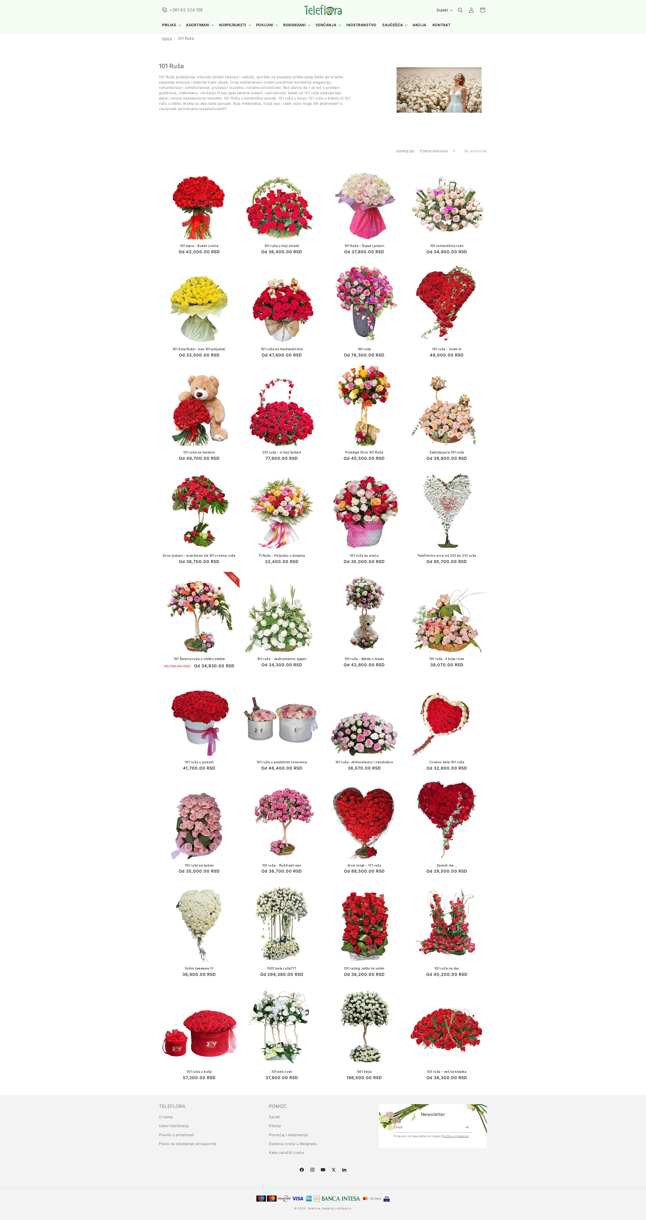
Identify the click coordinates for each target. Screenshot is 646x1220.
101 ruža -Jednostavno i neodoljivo (364, 762)
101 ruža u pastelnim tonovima (282, 762)
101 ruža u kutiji (199, 1072)
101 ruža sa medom (199, 452)
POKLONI (264, 25)
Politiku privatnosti (455, 1136)
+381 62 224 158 (186, 9)
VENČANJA (325, 25)
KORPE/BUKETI (232, 25)
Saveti (274, 1117)
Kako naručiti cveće (286, 1152)
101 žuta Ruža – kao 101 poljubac (199, 349)
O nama (166, 1117)
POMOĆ (278, 1106)
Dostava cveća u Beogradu (293, 1143)
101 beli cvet (282, 1072)
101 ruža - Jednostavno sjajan (281, 659)
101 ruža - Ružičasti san (281, 865)
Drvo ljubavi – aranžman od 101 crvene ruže (199, 555)
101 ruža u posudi (199, 762)
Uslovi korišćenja (174, 1126)
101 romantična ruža (446, 246)
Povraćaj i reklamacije (288, 1135)
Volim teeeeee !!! (199, 968)
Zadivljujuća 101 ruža (446, 452)
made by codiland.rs (337, 1208)
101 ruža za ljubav (199, 865)
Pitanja (275, 1126)
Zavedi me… (447, 865)
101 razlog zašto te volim (364, 968)
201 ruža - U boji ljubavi (281, 452)
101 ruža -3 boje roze (446, 659)
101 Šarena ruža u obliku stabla (199, 659)
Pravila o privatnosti (176, 1135)
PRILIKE (169, 25)
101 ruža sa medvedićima (282, 349)
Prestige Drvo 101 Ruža (364, 452)
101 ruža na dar (447, 968)
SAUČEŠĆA (392, 25)
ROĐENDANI (294, 25)
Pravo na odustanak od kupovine (188, 1143)
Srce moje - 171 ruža (364, 865)
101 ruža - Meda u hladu (364, 659)
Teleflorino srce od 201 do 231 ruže (446, 555)
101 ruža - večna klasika (446, 1072)
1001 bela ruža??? (281, 968)
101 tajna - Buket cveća (199, 246)
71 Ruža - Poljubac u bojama (281, 555)
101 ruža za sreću (364, 555)
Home (167, 38)
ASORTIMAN (197, 25)
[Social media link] (344, 1169)
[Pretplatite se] (466, 1127)
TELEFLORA (172, 1106)
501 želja (364, 1072)
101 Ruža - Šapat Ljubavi (364, 246)
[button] (171, 25)
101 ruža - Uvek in (447, 349)
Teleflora (314, 1208)
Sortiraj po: (405, 151)
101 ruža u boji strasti (281, 246)
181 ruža (364, 349)
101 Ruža (186, 38)
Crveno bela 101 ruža (446, 762)
